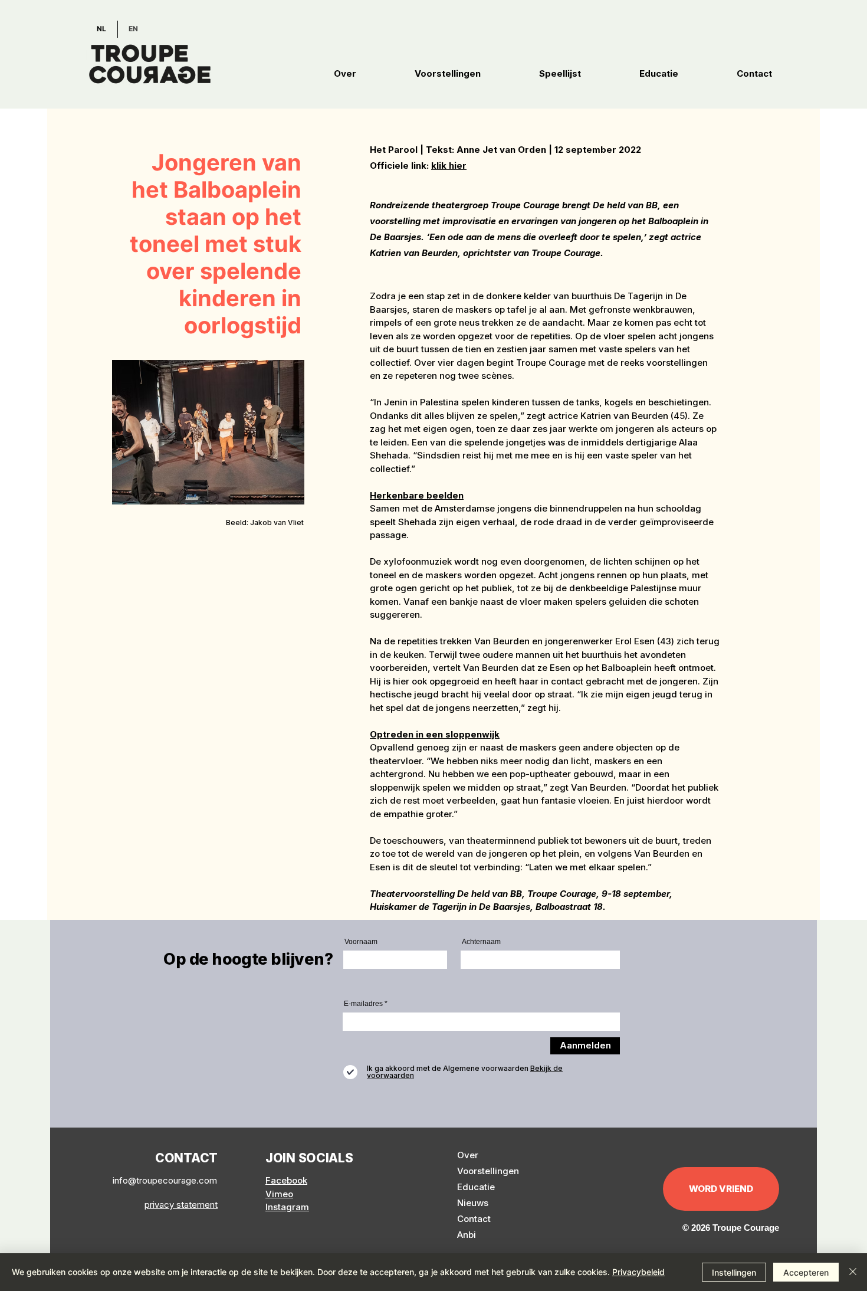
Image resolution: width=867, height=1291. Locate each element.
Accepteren (806, 1272)
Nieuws (472, 1202)
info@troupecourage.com (165, 1180)
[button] (345, 73)
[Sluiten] (853, 1272)
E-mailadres (363, 1003)
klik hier (449, 165)
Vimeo (279, 1194)
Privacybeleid (638, 1272)
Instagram (287, 1207)
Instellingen (734, 1272)
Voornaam (360, 941)
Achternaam (481, 941)
